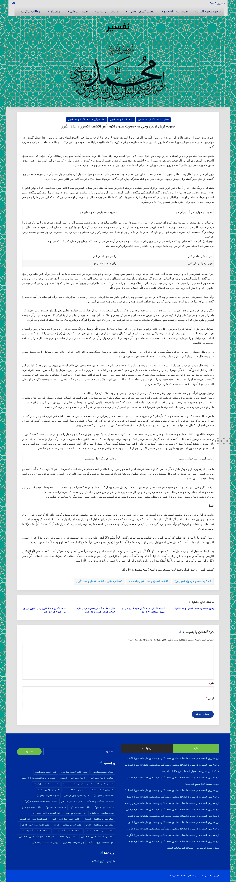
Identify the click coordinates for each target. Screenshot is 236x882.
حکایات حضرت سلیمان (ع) (48, 795)
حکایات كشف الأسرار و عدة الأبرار (153, 120)
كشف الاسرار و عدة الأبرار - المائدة (67, 825)
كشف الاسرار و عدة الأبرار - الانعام (100, 825)
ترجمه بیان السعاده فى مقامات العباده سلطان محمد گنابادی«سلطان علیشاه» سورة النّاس (173, 829)
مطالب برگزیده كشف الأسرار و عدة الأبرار (87, 120)
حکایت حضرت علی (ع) (104, 807)
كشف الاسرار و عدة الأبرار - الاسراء (65, 819)
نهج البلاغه (98, 861)
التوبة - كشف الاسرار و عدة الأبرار (74, 772)
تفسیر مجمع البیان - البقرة (49, 789)
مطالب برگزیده (30, 11)
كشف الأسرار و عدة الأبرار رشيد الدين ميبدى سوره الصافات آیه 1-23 (143, 610)
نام (211, 684)
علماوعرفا (110, 861)
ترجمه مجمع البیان (209, 11)
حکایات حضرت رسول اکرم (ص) (192, 581)
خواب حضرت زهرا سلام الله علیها (202, 784)
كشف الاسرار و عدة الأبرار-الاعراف (33, 819)
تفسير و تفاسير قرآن (105, 783)
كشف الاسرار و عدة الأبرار (121, 120)
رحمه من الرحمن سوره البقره (102, 813)
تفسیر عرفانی (79, 11)
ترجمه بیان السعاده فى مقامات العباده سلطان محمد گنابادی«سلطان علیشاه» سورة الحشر (173, 778)
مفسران (55, 11)
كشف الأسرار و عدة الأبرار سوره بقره (47, 813)
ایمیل (210, 698)
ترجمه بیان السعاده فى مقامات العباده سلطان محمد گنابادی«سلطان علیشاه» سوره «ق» (174, 842)
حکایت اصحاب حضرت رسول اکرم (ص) (40, 801)
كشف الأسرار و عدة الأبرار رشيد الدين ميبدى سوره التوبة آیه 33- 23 (44, 610)
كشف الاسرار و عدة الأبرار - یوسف (68, 830)
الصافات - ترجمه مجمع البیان (102, 778)
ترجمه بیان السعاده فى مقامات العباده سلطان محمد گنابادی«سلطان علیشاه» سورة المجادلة (172, 791)
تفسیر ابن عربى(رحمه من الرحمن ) (77, 783)
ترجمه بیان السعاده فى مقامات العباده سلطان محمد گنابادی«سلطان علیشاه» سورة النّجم (173, 816)
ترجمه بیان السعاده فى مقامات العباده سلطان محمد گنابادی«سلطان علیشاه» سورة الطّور (173, 822)
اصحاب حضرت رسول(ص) (103, 772)
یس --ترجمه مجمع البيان (73, 842)
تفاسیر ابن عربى (108, 11)
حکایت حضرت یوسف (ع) (31, 807)
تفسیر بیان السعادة (176, 11)
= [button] (218, 441)
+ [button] (224, 441)
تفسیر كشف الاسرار (141, 11)
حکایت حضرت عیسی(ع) (80, 807)
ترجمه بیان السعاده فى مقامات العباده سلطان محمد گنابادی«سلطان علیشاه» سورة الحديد (173, 797)
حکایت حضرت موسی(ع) (56, 807)
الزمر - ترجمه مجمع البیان (45, 772)
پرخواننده (146, 749)
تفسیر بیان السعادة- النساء (76, 789)
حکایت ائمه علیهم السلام (71, 801)
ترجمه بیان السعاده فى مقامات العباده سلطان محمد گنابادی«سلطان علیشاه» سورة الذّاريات (172, 835)
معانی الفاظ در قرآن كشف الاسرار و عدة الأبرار (37, 836)
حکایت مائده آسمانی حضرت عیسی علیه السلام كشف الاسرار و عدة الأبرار (96, 610)
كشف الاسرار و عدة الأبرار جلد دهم (148, 581)
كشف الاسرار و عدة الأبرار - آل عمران (99, 819)
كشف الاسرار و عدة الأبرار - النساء (100, 830)
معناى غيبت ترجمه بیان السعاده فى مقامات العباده (193, 848)
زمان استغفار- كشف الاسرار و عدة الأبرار (194, 609)
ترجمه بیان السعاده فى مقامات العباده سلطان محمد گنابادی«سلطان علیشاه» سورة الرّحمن (172, 810)
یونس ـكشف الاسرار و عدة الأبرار (45, 842)
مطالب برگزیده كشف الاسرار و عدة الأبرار (99, 581)
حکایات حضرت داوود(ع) (104, 795)
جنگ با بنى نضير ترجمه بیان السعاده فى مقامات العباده (190, 771)
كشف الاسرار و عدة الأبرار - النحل (35, 825)
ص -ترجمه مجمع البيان (76, 813)
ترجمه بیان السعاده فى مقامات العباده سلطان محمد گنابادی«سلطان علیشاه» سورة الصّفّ (173, 759)
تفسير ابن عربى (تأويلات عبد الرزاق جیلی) (38, 778)
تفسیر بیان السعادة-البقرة (103, 789)
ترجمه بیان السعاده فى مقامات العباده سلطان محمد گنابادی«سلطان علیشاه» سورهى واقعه (172, 803)
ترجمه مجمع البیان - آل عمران (72, 778)
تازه (196, 749)
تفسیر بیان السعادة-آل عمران (46, 783)
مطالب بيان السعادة (68, 836)
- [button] (230, 441)
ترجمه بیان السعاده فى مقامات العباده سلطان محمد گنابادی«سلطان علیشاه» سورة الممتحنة (171, 765)
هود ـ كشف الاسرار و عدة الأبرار (101, 842)
